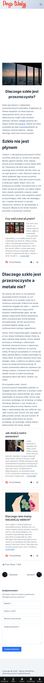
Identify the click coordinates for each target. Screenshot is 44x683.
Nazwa (7, 603)
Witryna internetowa (12, 618)
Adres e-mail (10, 611)
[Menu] (41, 4)
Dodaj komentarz (11, 627)
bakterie (21, 124)
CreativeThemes (23, 673)
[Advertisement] (22, 32)
